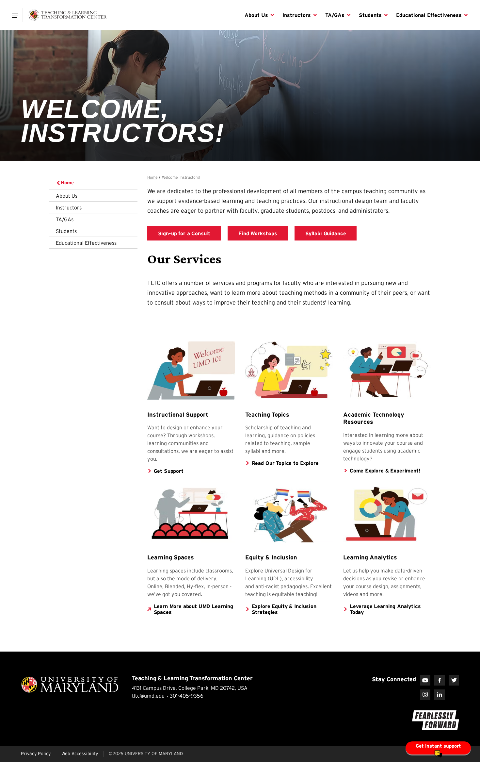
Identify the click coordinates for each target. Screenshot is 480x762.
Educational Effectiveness (86, 243)
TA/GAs (64, 219)
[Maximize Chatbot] (470, 292)
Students (66, 231)
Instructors (69, 207)
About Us (66, 196)
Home (67, 182)
